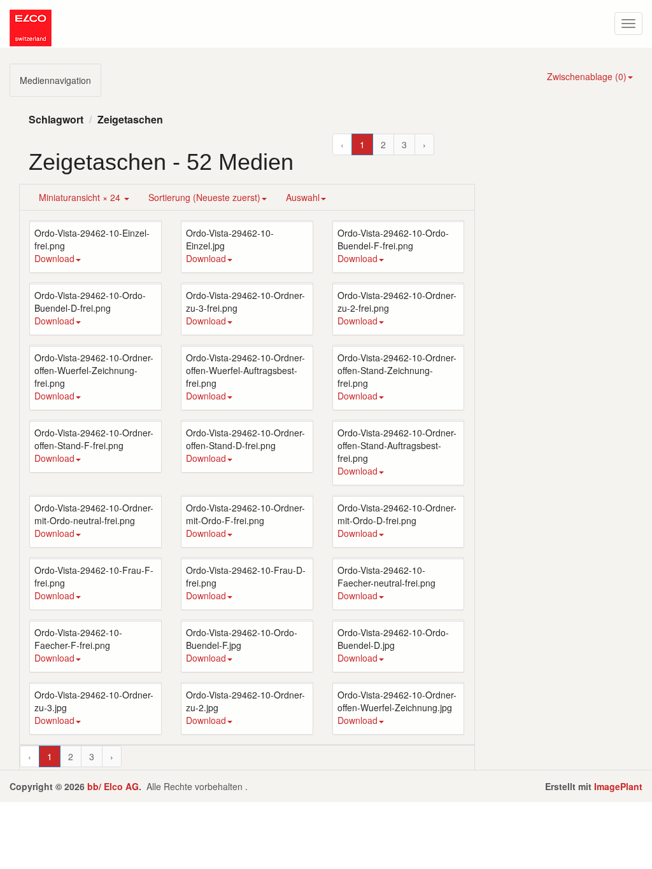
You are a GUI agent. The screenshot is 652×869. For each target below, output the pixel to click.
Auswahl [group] (303, 197)
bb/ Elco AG (113, 786)
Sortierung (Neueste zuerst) (204, 197)
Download (54, 258)
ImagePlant (618, 786)
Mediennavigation (55, 80)
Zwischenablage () (587, 76)
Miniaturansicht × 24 (81, 197)
